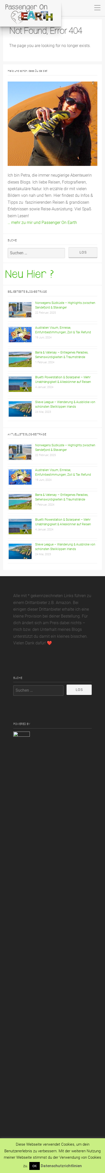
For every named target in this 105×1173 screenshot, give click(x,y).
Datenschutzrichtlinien (61, 1166)
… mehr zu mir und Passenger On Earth (42, 222)
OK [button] (34, 1166)
